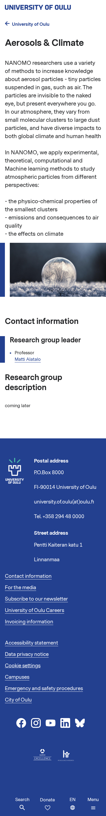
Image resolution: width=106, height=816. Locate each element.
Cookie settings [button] (22, 665)
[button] (93, 804)
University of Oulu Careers (34, 610)
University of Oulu (30, 24)
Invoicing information (29, 621)
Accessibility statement (31, 642)
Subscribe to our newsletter (36, 599)
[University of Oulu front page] (50, 5)
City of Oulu (18, 699)
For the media (20, 587)
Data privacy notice (27, 654)
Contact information (28, 576)
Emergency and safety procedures (44, 688)
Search (22, 800)
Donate (47, 800)
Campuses (17, 677)
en (77, 806)
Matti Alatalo (28, 359)
